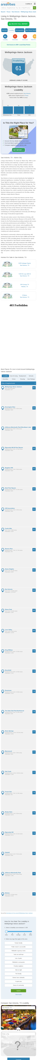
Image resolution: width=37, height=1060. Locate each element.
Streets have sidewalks (18, 977)
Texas (8, 11)
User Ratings (31, 379)
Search (3, 11)
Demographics (20, 30)
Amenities (5, 379)
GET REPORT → (18, 150)
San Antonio (15, 11)
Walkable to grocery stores (19, 950)
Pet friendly (18, 973)
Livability (27, 3)
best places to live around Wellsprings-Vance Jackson (19, 913)
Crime (13, 379)
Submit (18, 990)
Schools (31, 376)
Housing (22, 379)
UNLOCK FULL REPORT (19, 24)
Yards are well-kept (18, 954)
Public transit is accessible (18, 946)
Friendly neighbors (18, 966)
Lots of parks (18, 958)
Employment (22, 376)
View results (18, 994)
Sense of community (18, 985)
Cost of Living (14, 376)
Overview (4, 30)
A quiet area (18, 981)
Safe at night (18, 970)
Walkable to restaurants (18, 962)
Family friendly (18, 943)
